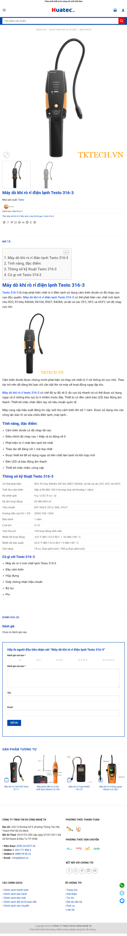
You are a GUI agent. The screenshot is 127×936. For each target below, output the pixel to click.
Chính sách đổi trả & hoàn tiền (20, 901)
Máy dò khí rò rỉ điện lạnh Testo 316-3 (38, 258)
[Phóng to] (6, 155)
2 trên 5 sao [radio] (29, 660)
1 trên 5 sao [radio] (12, 660)
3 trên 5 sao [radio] (49, 660)
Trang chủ (41, 30)
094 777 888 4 (23, 850)
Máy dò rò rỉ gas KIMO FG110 (79, 788)
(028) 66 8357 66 (26, 846)
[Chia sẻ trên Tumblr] (31, 222)
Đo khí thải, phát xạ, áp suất (63, 30)
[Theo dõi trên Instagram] (75, 871)
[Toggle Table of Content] (64, 252)
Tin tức (70, 897)
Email (10, 707)
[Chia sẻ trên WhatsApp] (4, 222)
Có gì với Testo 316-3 (24, 275)
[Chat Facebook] (121, 900)
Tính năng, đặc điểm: (25, 263)
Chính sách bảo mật (15, 897)
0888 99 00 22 (23, 853)
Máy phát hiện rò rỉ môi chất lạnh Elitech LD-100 (47, 788)
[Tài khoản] (123, 10)
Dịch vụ (70, 905)
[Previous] (8, 97)
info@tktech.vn (20, 857)
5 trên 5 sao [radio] (95, 660)
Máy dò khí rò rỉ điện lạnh (17, 216)
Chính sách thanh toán (16, 889)
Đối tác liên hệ (74, 901)
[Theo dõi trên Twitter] (82, 871)
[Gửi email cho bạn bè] (15, 222)
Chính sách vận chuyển (16, 905)
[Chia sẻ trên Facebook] (8, 222)
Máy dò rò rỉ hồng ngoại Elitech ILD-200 (110, 788)
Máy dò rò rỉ (85, 30)
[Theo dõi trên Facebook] (69, 871)
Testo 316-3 (49, 216)
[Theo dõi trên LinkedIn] (88, 871)
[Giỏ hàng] (115, 10)
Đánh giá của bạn (16, 655)
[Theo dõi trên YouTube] (95, 871)
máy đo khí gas (36, 216)
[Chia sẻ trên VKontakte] (23, 222)
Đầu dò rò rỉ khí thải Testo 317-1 (16, 788)
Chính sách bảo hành (15, 893)
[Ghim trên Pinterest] (19, 222)
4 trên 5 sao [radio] (71, 660)
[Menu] (4, 10)
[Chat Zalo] (121, 893)
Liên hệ (70, 909)
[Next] (118, 97)
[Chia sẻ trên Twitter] (12, 222)
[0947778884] (121, 885)
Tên (9, 693)
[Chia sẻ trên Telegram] (34, 222)
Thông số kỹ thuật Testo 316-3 (32, 269)
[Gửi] (121, 21)
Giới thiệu (71, 893)
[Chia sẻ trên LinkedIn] (27, 222)
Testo (21, 199)
